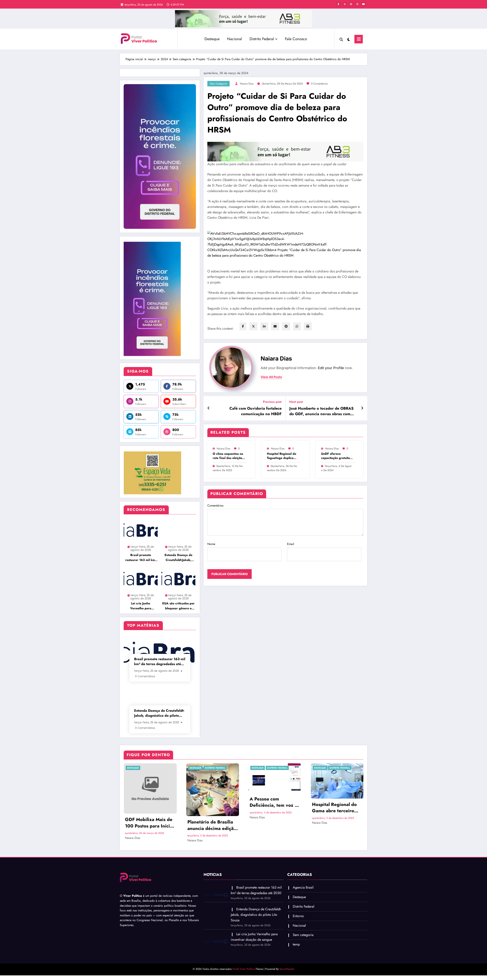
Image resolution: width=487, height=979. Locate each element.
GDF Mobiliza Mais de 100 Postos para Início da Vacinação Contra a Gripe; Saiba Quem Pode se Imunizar (149, 822)
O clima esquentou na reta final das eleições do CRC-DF (228, 456)
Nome (211, 544)
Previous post (272, 402)
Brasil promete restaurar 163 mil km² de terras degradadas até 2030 (140, 558)
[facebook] (243, 326)
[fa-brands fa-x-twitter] (344, 4)
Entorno (298, 916)
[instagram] (357, 4)
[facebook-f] (338, 4)
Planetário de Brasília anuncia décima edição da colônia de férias (211, 825)
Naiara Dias (247, 83)
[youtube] (363, 4)
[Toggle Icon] (358, 39)
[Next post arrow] (362, 408)
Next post (296, 402)
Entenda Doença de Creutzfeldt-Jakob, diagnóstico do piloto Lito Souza (178, 558)
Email (290, 544)
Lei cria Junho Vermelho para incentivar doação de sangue (140, 606)
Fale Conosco (296, 39)
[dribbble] (351, 4)
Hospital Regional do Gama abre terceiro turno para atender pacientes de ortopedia (336, 807)
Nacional (234, 39)
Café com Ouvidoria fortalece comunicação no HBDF (255, 411)
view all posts (271, 377)
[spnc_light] (348, 39)
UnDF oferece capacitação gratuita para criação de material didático (335, 456)
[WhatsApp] (297, 326)
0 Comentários (319, 83)
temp (296, 944)
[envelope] (275, 326)
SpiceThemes (286, 969)
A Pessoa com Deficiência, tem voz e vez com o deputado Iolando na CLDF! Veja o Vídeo (273, 802)
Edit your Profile (331, 368)
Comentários (215, 505)
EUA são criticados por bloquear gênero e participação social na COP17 (178, 606)
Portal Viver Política (243, 969)
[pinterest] (286, 326)
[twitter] (253, 326)
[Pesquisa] (341, 39)
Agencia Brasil (303, 887)
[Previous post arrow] (208, 408)
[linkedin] (264, 326)
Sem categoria (218, 83)
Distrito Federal (262, 39)
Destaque (212, 39)
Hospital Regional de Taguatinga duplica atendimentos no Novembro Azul (281, 456)
